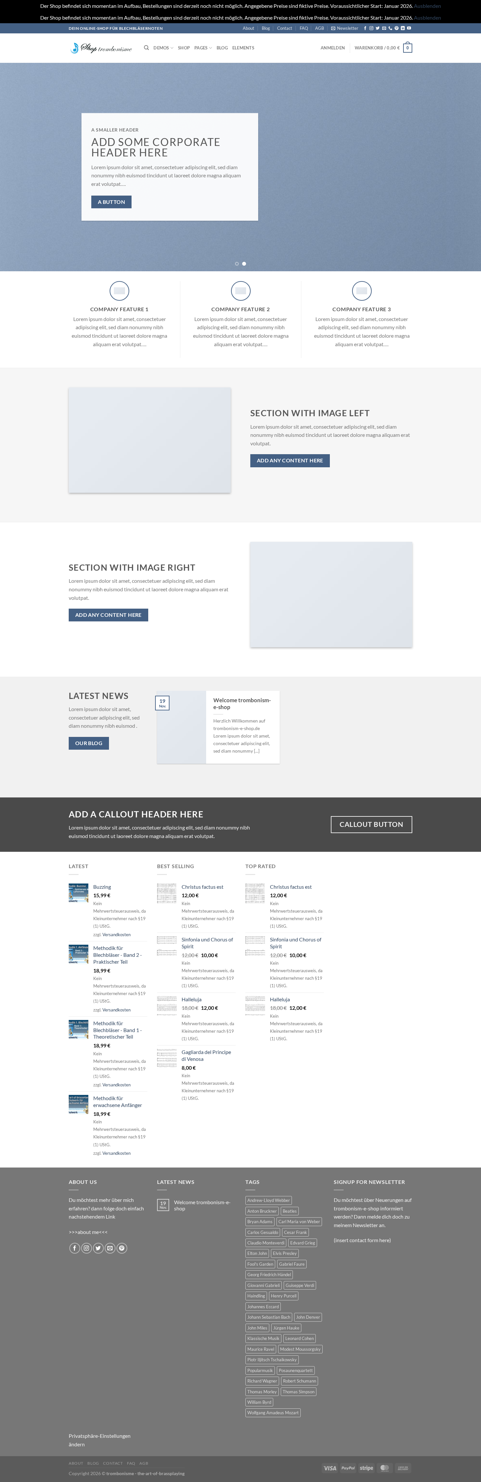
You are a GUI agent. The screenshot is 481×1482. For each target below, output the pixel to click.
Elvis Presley (285, 1253)
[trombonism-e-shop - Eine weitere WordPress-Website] (101, 48)
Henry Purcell (283, 1295)
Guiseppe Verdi (300, 1285)
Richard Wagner (262, 1381)
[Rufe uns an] (390, 28)
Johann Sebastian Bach (268, 1317)
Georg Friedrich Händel (269, 1274)
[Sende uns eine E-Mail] (384, 28)
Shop (184, 47)
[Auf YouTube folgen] (409, 28)
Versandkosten (116, 934)
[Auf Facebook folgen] (365, 28)
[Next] (463, 166)
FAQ (304, 28)
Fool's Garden (260, 1264)
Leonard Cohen (299, 1338)
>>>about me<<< (88, 1232)
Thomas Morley (262, 1391)
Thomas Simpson (298, 1391)
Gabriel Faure (292, 1264)
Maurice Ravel (260, 1349)
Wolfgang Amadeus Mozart (273, 1412)
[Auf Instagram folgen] (371, 28)
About (248, 28)
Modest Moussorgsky (300, 1349)
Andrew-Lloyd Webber (268, 1200)
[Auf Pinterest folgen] (397, 28)
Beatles (290, 1211)
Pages (200, 47)
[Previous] (18, 166)
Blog (266, 28)
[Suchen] (146, 48)
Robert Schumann (299, 1381)
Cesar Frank (295, 1232)
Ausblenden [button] (427, 6)
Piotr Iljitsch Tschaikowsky (272, 1359)
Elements (243, 47)
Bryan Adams (260, 1221)
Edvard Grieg (302, 1242)
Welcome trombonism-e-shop (242, 704)
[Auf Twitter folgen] (378, 28)
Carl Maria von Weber (299, 1221)
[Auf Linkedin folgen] (403, 28)
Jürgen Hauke (286, 1327)
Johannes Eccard (263, 1306)
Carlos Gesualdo (262, 1232)
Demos (161, 47)
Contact (284, 28)
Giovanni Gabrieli (263, 1285)
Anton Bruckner (262, 1211)
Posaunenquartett (296, 1370)
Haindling (256, 1295)
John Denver (308, 1317)
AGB (319, 28)
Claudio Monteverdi (265, 1242)
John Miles (257, 1327)
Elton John (257, 1253)
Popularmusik (260, 1370)
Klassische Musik (263, 1338)
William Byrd (259, 1402)
